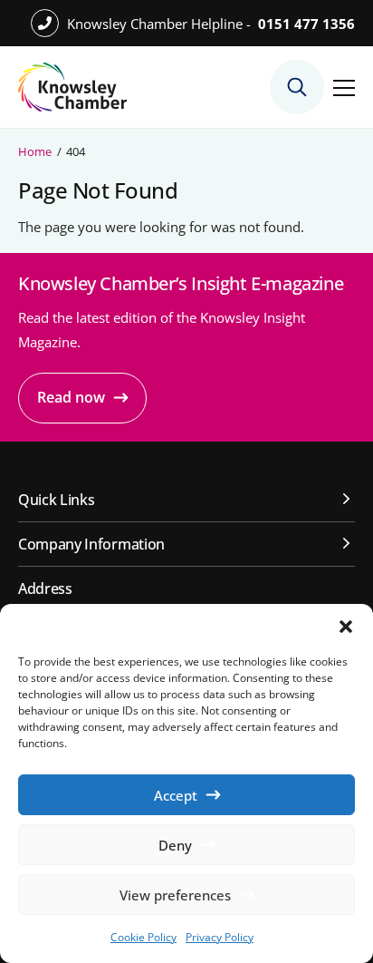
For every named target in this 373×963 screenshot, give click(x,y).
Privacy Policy (219, 937)
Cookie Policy (143, 937)
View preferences (175, 895)
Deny (175, 845)
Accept (175, 795)
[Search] (297, 87)
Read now (71, 397)
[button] (346, 627)
